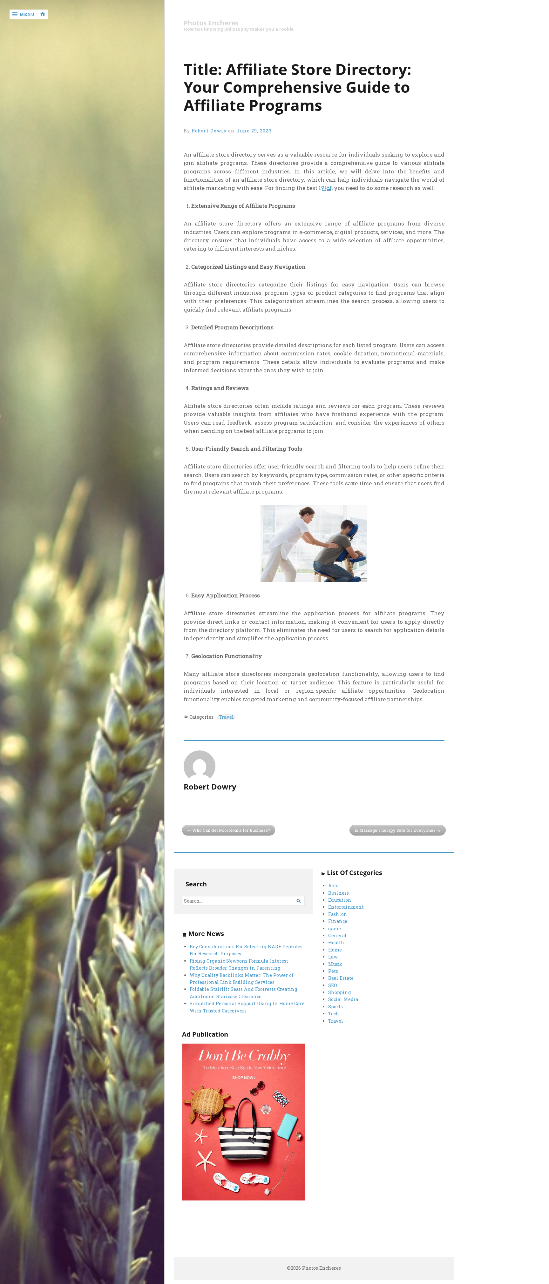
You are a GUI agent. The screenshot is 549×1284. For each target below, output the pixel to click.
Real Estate (341, 978)
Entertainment (346, 907)
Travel (226, 717)
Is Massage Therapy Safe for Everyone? (395, 830)
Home (335, 950)
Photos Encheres (211, 23)
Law (333, 957)
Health (336, 942)
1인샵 (325, 188)
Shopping (339, 992)
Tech (333, 1014)
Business (338, 893)
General (337, 935)
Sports (335, 1007)
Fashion (337, 914)
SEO (332, 985)
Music (335, 964)
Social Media (343, 999)
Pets (333, 971)
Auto (333, 886)
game (334, 928)
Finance (337, 921)
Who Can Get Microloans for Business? (231, 830)
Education (339, 900)
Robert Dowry (209, 131)
